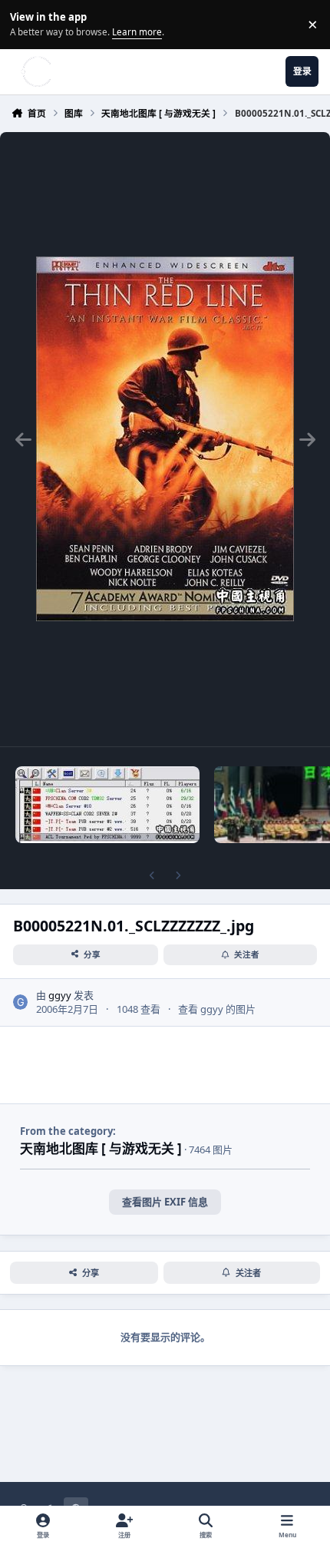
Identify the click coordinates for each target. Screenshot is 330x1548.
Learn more (26, 24)
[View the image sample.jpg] (107, 804)
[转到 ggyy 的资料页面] (20, 1002)
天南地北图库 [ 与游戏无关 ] (101, 1148)
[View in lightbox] (165, 439)
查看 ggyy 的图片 (217, 1009)
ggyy (59, 995)
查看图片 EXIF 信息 (165, 1202)
